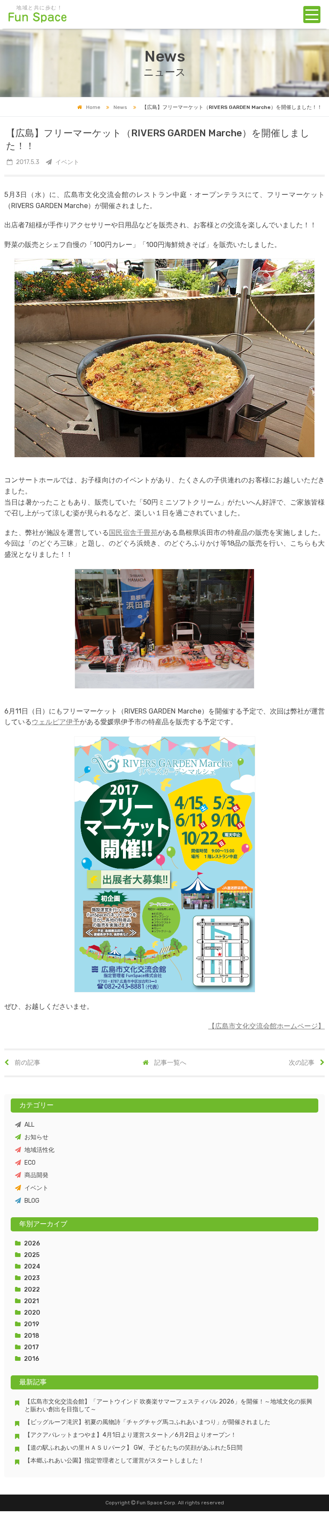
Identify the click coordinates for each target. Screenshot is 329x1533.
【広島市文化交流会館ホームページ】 (266, 1026)
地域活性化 (39, 1150)
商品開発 (36, 1175)
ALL (29, 1124)
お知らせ (36, 1137)
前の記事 (26, 1062)
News (120, 107)
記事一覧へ (169, 1062)
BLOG (31, 1200)
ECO (30, 1162)
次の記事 (302, 1062)
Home (93, 107)
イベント (36, 1188)
